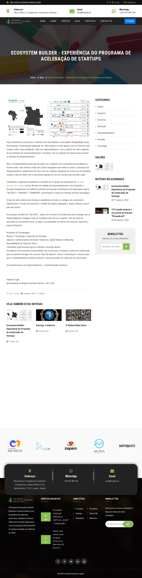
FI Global (130, 21)
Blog (77, 21)
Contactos (106, 21)
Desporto (101, 113)
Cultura (42, 293)
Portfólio (90, 21)
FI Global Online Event (76, 325)
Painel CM (93, 513)
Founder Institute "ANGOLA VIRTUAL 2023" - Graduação (61, 517)
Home (42, 21)
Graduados (79, 518)
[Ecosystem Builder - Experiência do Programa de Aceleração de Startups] (104, 171)
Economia (101, 119)
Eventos (65, 21)
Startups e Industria (45, 325)
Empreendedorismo (105, 133)
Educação (101, 126)
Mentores (93, 518)
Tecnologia (102, 146)
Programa (93, 509)
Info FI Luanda (14, 293)
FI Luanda (79, 509)
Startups (78, 513)
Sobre (53, 21)
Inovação (101, 139)
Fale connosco (129, 2)
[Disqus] (49, 378)
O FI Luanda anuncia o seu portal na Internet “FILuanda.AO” (121, 213)
